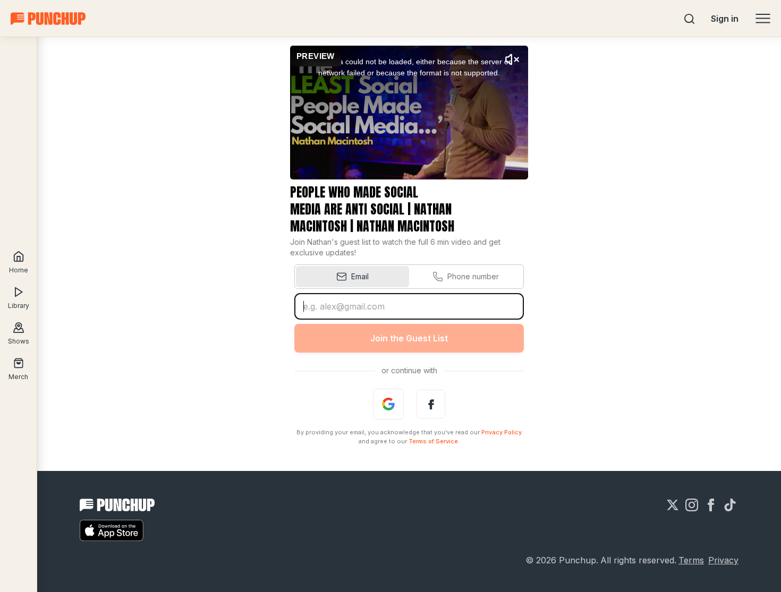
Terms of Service (433, 441)
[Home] (48, 18)
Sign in (724, 18)
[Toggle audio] (512, 59)
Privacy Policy (501, 432)
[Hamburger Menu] (763, 18)
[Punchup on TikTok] (729, 504)
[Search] (689, 18)
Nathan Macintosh (405, 226)
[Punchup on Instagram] (691, 504)
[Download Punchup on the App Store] (111, 530)
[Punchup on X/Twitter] (672, 504)
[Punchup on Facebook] (710, 504)
